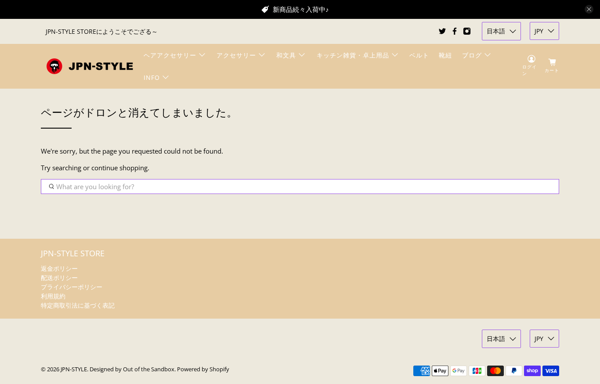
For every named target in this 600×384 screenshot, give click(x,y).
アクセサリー (236, 55)
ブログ (472, 55)
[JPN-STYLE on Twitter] (442, 31)
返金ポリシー (59, 268)
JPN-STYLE (74, 369)
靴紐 (445, 55)
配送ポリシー (59, 277)
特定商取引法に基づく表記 (78, 305)
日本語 (496, 31)
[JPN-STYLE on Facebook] (455, 31)
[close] (589, 9)
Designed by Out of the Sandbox (132, 369)
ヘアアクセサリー (170, 55)
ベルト (419, 55)
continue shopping (119, 167)
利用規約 (53, 296)
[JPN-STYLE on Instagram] (467, 31)
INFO (152, 77)
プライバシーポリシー (71, 287)
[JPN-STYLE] (90, 66)
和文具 (286, 55)
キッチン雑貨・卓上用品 (353, 55)
